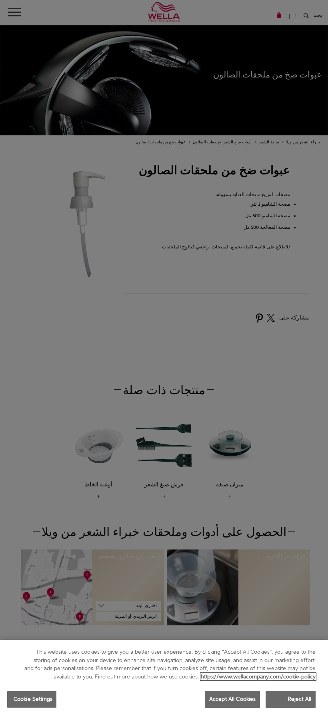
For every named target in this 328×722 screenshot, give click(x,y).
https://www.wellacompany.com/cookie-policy (258, 676)
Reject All (299, 699)
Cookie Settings (33, 699)
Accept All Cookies (232, 699)
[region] (164, 681)
